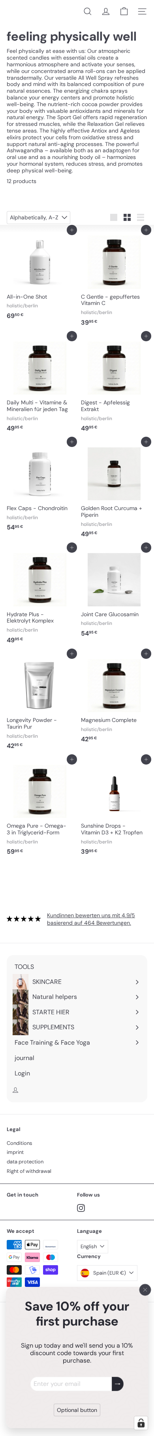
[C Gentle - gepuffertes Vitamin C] (114, 280)
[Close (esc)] (145, 1290)
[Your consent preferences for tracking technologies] (141, 1423)
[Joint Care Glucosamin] (114, 594)
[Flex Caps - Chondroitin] (40, 488)
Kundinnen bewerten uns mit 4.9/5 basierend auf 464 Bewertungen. (91, 919)
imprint (15, 1152)
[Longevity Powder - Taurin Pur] (40, 703)
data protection (25, 1161)
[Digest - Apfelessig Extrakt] (114, 386)
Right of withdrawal (29, 1171)
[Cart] (124, 11)
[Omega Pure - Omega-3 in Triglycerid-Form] (40, 809)
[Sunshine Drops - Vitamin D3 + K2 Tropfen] (114, 809)
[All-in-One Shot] (40, 276)
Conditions (19, 1143)
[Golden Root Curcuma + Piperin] (114, 491)
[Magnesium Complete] (114, 700)
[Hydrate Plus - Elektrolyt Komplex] (40, 597)
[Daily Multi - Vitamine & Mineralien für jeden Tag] (40, 386)
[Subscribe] (118, 1384)
